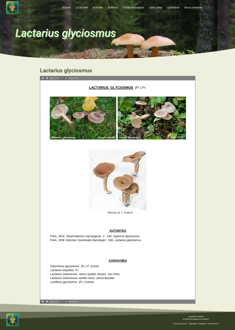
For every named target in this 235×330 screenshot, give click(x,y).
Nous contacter (193, 7)
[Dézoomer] (62, 78)
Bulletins (113, 7)
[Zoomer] (66, 78)
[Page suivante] (47, 78)
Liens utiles (155, 7)
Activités (98, 7)
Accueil (66, 7)
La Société (82, 7)
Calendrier (173, 7)
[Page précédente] (43, 78)
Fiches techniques (133, 7)
